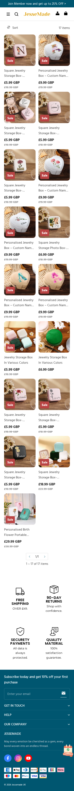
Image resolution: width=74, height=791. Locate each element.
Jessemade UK (19, 784)
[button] (8, 14)
